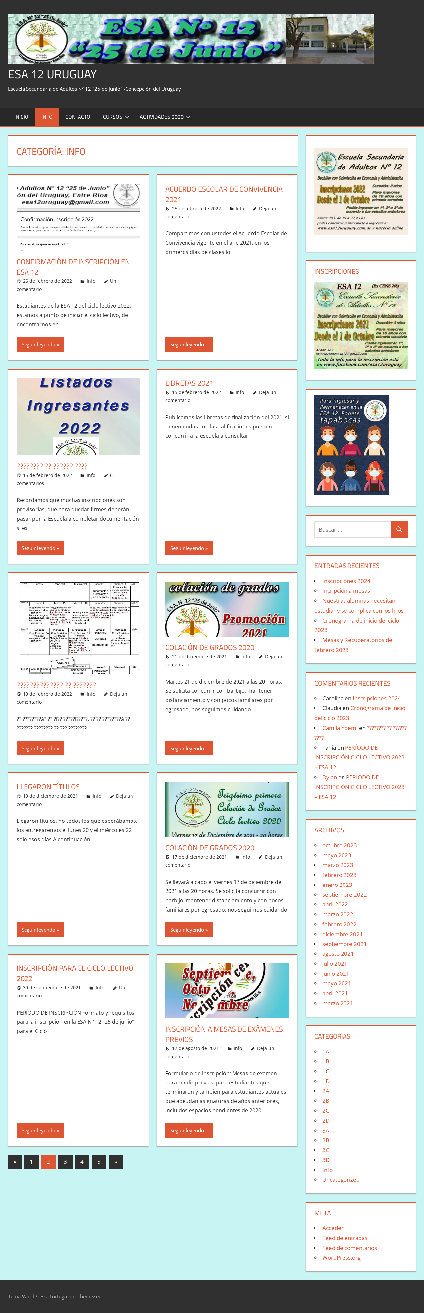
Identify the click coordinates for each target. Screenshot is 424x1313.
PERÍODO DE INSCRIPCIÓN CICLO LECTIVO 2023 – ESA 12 (359, 757)
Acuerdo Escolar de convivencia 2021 (224, 194)
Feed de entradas (344, 1238)
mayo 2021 (336, 983)
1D (326, 1081)
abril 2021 (335, 993)
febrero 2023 (339, 875)
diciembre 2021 (342, 934)
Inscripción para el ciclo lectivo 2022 (75, 973)
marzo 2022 (337, 914)
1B (325, 1061)
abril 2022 (335, 904)
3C (325, 1150)
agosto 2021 (338, 953)
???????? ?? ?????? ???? (52, 466)
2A (325, 1091)
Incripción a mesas (346, 590)
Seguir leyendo (38, 344)
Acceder (333, 1228)
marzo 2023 (337, 865)
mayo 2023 (336, 855)
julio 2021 (334, 963)
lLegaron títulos (48, 786)
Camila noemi (340, 728)
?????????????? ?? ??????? (56, 684)
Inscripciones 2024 (346, 581)
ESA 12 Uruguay (52, 74)
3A (325, 1130)
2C (325, 1110)
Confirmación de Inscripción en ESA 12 (73, 267)
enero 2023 (337, 884)
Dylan (329, 777)
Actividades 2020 (162, 117)
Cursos (112, 117)
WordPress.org (341, 1257)
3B (325, 1140)
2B (325, 1100)
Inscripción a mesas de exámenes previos (224, 1034)
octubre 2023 (339, 845)
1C (325, 1071)
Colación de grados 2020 (209, 847)
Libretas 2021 (189, 383)
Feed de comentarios (349, 1248)
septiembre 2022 (344, 894)
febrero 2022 (339, 924)
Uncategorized (341, 1179)
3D (326, 1160)
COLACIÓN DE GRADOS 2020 (209, 647)
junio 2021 (335, 973)
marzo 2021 (337, 1003)
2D (326, 1120)
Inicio (21, 117)
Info (47, 117)
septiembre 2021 (344, 944)
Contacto (77, 117)
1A (325, 1051)
